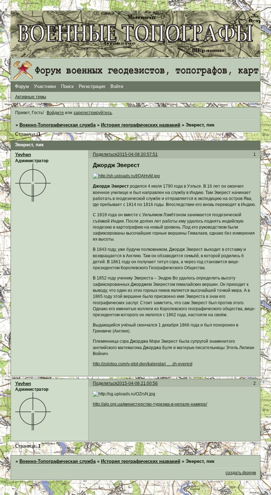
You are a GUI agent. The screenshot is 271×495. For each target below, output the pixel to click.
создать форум (240, 473)
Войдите (55, 113)
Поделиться (105, 154)
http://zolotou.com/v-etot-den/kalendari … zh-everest (142, 364)
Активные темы (30, 97)
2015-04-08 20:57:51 (137, 154)
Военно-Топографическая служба (57, 125)
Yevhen (23, 154)
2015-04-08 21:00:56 (137, 383)
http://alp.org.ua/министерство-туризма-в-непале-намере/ (150, 404)
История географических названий (140, 125)
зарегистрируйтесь (92, 113)
